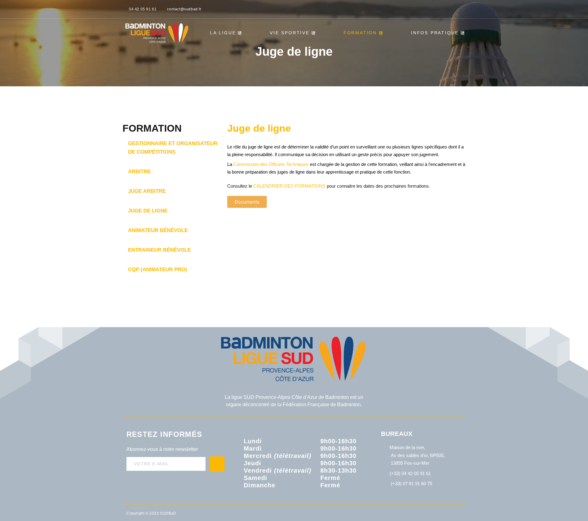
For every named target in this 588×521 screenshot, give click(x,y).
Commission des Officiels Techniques (271, 164)
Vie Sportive (290, 32)
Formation (360, 32)
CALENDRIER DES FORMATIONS (289, 186)
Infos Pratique (435, 32)
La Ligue (223, 32)
